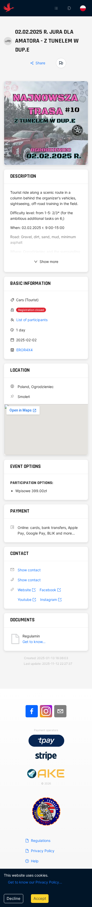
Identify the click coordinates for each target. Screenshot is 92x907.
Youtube (24, 599)
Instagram (48, 599)
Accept (39, 898)
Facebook (48, 590)
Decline (13, 898)
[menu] (58, 8)
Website (24, 590)
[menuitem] (56, 8)
